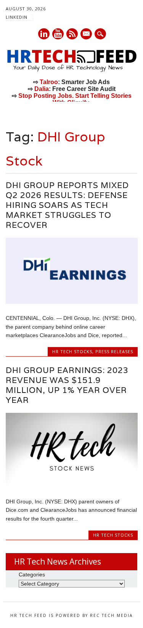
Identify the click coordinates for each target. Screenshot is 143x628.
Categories (32, 574)
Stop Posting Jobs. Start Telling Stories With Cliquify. (75, 99)
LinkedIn (16, 17)
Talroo (49, 82)
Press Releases (114, 351)
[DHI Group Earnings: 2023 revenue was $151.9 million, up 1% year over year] (71, 485)
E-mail (86, 34)
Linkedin (44, 33)
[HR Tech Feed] (71, 70)
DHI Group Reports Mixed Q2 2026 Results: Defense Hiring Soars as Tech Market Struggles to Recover (67, 205)
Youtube (58, 33)
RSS (72, 33)
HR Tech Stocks (72, 351)
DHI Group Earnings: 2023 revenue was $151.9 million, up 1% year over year (67, 385)
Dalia (41, 89)
